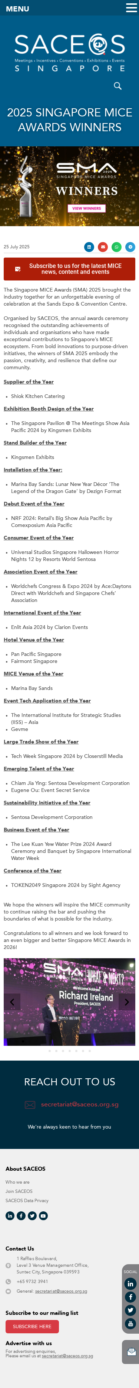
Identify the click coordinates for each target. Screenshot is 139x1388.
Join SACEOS (19, 1192)
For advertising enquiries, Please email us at (49, 1354)
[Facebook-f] (21, 1215)
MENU (17, 9)
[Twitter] (32, 1215)
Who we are (18, 1182)
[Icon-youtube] (130, 1323)
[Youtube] (43, 1215)
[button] (89, 247)
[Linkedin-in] (10, 1215)
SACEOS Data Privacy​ (27, 1201)
